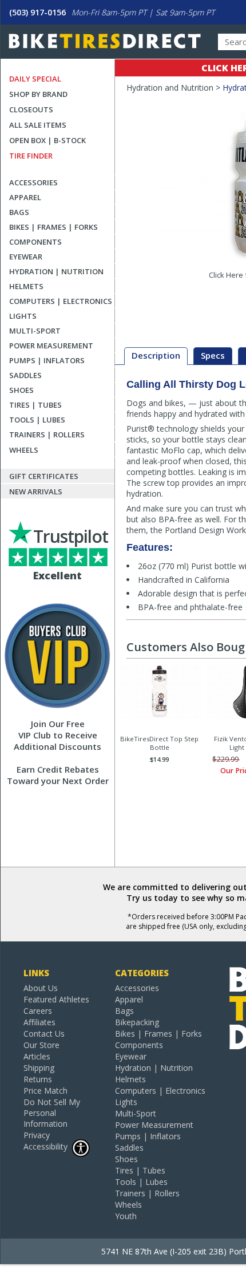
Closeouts (31, 109)
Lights (23, 316)
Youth (126, 1216)
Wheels (23, 450)
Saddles (25, 375)
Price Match (45, 1090)
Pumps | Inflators (47, 360)
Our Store (41, 1045)
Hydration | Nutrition (56, 271)
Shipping (38, 1067)
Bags (19, 212)
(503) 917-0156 (37, 12)
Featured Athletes (56, 999)
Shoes (21, 390)
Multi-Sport (35, 331)
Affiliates (39, 1022)
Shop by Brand (38, 94)
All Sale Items (37, 125)
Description (156, 355)
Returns (37, 1079)
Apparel (25, 197)
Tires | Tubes (35, 405)
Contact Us (44, 1033)
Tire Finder (31, 156)
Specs (213, 355)
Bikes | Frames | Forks (53, 227)
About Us (40, 987)
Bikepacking (137, 1022)
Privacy (36, 1135)
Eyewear (25, 256)
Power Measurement (51, 345)
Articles (36, 1056)
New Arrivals (35, 491)
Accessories (33, 182)
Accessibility (45, 1146)
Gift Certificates (43, 476)
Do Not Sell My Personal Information (51, 1113)
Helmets (26, 286)
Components (35, 242)
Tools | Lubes (37, 420)
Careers (37, 1010)
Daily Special (35, 79)
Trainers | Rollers (47, 434)
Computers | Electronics (60, 301)
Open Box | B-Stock (47, 140)
